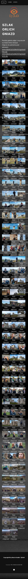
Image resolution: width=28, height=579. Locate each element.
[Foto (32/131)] (14, 174)
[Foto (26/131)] (14, 152)
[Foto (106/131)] (6, 447)
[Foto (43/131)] (6, 218)
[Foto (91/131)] (6, 393)
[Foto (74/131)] (14, 327)
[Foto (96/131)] (21, 404)
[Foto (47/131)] (14, 229)
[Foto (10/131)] (6, 98)
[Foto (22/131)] (6, 141)
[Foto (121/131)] (6, 502)
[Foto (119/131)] (14, 491)
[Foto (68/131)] (14, 305)
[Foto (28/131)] (6, 163)
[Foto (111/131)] (21, 458)
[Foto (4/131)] (6, 76)
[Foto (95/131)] (14, 404)
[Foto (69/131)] (21, 305)
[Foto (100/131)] (6, 426)
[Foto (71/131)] (14, 316)
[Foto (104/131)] (14, 436)
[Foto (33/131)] (21, 174)
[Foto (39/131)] (21, 196)
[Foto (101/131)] (14, 426)
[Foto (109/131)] (6, 458)
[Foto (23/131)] (14, 141)
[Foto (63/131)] (21, 283)
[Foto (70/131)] (6, 316)
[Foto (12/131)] (21, 98)
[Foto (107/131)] (14, 447)
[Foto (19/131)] (6, 130)
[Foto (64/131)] (6, 294)
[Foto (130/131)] (6, 535)
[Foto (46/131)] (6, 229)
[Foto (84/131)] (21, 360)
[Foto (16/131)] (6, 120)
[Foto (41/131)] (14, 207)
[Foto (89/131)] (14, 382)
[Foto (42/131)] (21, 207)
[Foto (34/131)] (6, 185)
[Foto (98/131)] (14, 415)
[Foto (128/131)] (14, 524)
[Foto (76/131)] (6, 338)
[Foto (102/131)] (21, 426)
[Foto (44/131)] (14, 218)
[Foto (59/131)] (14, 272)
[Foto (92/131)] (14, 393)
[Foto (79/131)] (6, 349)
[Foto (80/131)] (14, 349)
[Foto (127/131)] (6, 524)
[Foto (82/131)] (6, 360)
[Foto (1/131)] (6, 65)
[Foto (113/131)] (14, 469)
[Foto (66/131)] (21, 294)
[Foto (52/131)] (6, 251)
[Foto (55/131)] (6, 262)
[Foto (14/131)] (14, 109)
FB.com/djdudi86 (16, 564)
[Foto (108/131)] (21, 447)
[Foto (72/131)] (21, 316)
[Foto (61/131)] (6, 283)
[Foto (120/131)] (21, 491)
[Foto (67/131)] (6, 305)
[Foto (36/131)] (21, 185)
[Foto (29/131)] (14, 163)
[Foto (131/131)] (14, 535)
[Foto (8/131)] (14, 87)
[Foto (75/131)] (21, 327)
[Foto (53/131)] (14, 251)
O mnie (10, 2)
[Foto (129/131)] (21, 524)
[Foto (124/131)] (6, 513)
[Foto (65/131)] (14, 294)
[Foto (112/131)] (6, 469)
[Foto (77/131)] (14, 338)
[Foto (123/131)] (21, 502)
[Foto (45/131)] (21, 218)
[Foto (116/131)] (14, 480)
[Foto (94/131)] (6, 404)
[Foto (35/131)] (14, 185)
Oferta (15, 2)
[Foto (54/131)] (21, 251)
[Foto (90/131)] (21, 382)
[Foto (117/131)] (21, 480)
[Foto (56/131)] (14, 262)
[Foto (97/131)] (6, 415)
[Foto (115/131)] (6, 480)
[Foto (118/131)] (6, 491)
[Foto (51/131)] (21, 240)
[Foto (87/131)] (21, 371)
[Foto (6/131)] (21, 76)
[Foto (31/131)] (6, 174)
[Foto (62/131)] (14, 283)
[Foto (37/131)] (6, 196)
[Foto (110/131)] (14, 458)
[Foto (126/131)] (21, 513)
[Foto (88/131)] (6, 382)
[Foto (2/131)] (14, 65)
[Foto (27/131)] (21, 152)
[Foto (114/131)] (21, 469)
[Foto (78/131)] (21, 338)
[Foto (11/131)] (14, 98)
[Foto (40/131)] (6, 207)
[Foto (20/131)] (14, 130)
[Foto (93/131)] (21, 393)
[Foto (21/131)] (21, 130)
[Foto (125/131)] (14, 513)
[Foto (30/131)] (21, 163)
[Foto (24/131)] (21, 141)
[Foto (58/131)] (6, 272)
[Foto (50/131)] (14, 240)
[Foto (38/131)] (14, 196)
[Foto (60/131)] (21, 272)
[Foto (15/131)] (21, 109)
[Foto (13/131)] (6, 109)
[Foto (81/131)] (21, 349)
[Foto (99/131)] (21, 415)
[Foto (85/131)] (6, 371)
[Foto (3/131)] (21, 65)
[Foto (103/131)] (6, 436)
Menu (4, 2)
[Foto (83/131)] (14, 360)
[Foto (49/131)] (6, 240)
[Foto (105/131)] (21, 436)
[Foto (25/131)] (6, 152)
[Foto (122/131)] (14, 502)
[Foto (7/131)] (6, 87)
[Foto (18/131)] (21, 120)
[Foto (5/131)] (14, 76)
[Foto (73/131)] (6, 327)
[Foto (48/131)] (21, 229)
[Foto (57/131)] (21, 262)
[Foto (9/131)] (21, 87)
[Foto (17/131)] (14, 120)
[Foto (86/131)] (14, 371)
